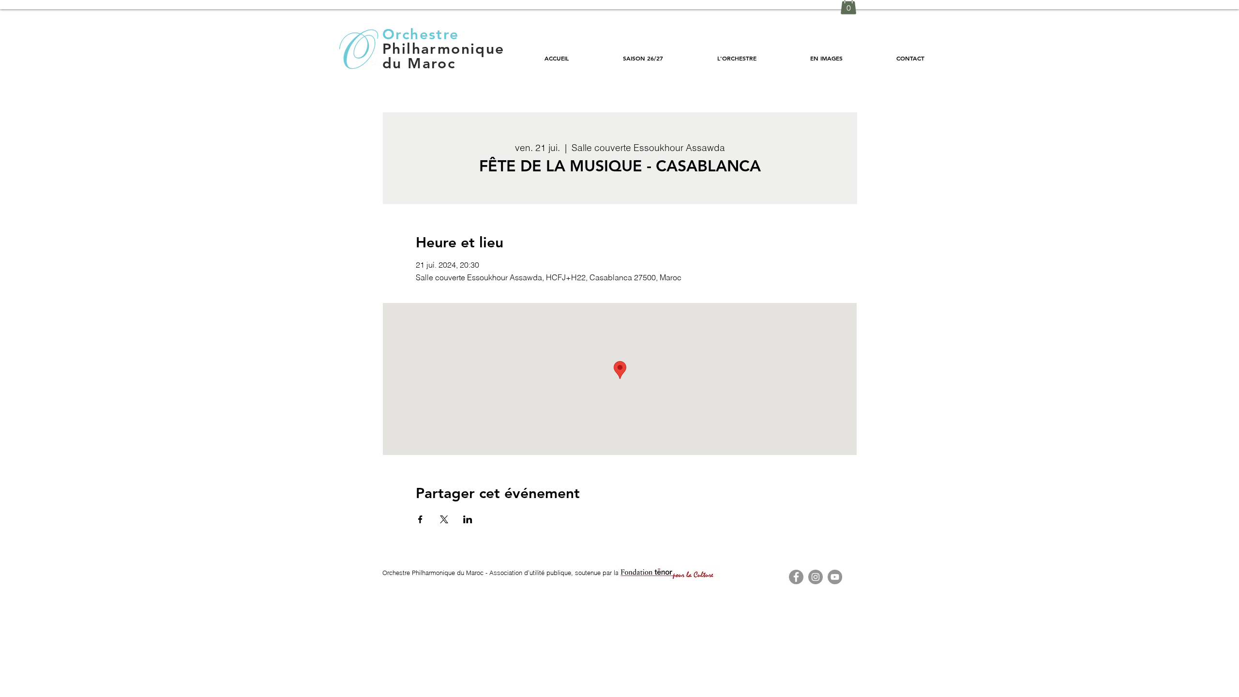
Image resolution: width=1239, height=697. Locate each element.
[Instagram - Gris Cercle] (815, 577)
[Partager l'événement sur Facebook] (420, 519)
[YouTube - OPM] (835, 577)
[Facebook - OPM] (796, 577)
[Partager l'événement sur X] (444, 519)
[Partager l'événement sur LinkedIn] (467, 519)
